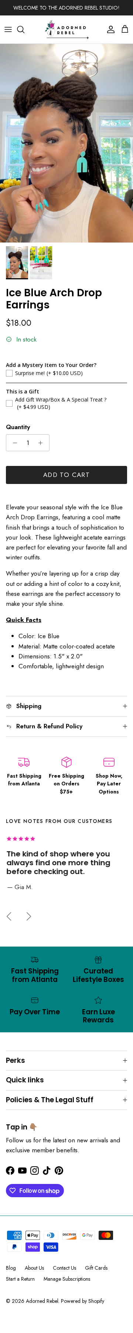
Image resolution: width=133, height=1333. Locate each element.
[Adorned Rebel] (66, 29)
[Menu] (8, 29)
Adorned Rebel (42, 1301)
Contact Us (64, 1268)
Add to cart (66, 474)
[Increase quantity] (42, 443)
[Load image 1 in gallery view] (66, 143)
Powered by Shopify (82, 1301)
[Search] (24, 29)
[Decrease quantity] (13, 443)
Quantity (18, 427)
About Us (34, 1268)
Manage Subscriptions (67, 1279)
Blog (11, 1268)
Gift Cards (96, 1268)
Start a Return (20, 1279)
